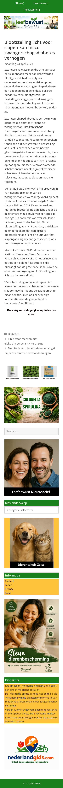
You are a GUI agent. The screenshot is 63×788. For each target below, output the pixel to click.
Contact (9, 581)
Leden (8, 585)
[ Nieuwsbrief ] (31, 9)
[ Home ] (19, 3)
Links (7, 593)
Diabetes (13, 334)
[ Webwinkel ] (41, 3)
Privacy (8, 589)
